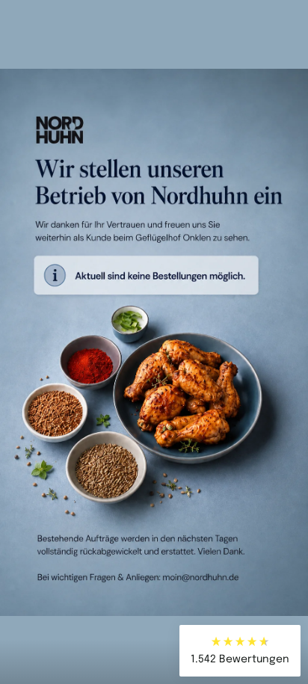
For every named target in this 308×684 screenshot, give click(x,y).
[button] (240, 651)
